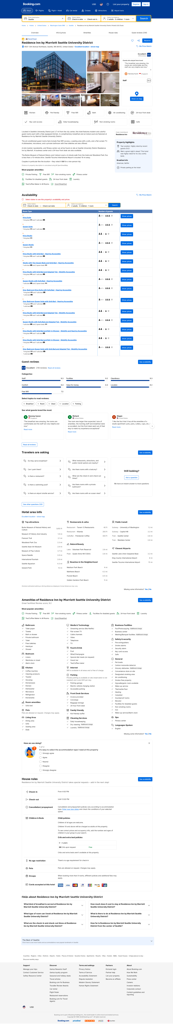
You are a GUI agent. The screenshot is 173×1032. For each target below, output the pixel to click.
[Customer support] (108, 4)
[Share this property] (138, 40)
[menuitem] (27, 10)
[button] (136, 96)
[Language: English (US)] (101, 4)
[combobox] (44, 19)
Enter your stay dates (70, 809)
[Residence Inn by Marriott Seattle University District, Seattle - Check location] (23, 46)
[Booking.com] (31, 4)
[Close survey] (149, 743)
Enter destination (33, 17)
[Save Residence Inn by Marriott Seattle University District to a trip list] (132, 40)
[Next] (151, 70)
